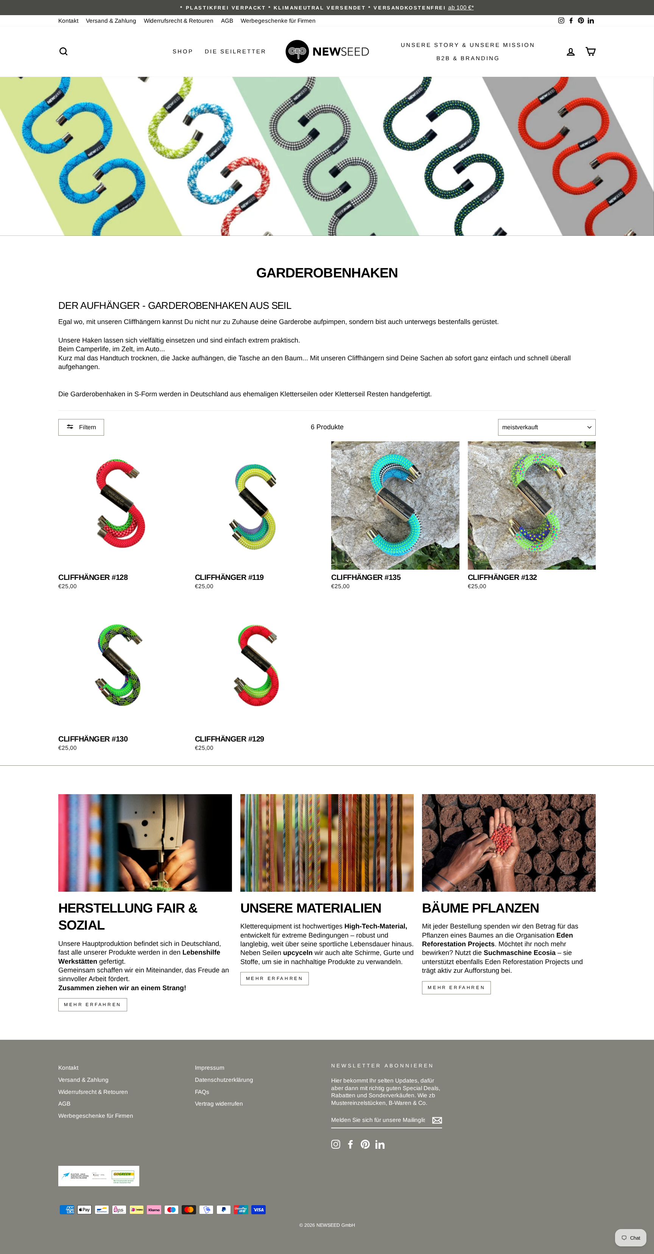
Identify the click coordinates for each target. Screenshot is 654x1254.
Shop (183, 51)
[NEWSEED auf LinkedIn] (380, 1144)
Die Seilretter (235, 51)
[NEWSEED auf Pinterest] (365, 1144)
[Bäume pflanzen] (509, 843)
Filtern (87, 427)
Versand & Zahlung (111, 20)
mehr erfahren (92, 1004)
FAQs (202, 1092)
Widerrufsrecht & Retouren (178, 20)
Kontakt (68, 20)
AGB (227, 20)
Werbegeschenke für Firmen (278, 20)
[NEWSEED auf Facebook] (350, 1144)
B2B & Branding (468, 58)
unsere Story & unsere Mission (468, 45)
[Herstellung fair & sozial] (145, 843)
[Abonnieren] (437, 1120)
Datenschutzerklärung (224, 1079)
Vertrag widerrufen (219, 1103)
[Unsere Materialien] (327, 843)
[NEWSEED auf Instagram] (335, 1144)
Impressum (209, 1067)
